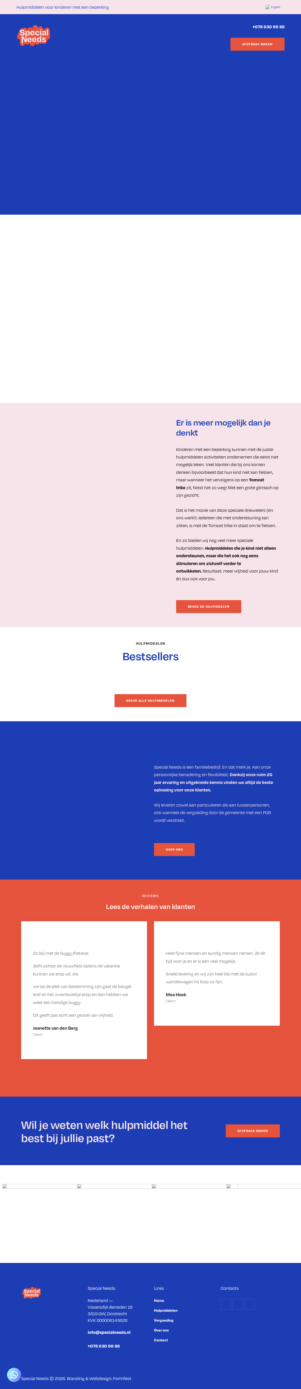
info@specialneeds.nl (109, 1332)
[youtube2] (254, 7)
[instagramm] (243, 7)
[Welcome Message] (14, 1375)
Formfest (122, 1378)
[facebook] (232, 7)
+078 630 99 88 (269, 26)
